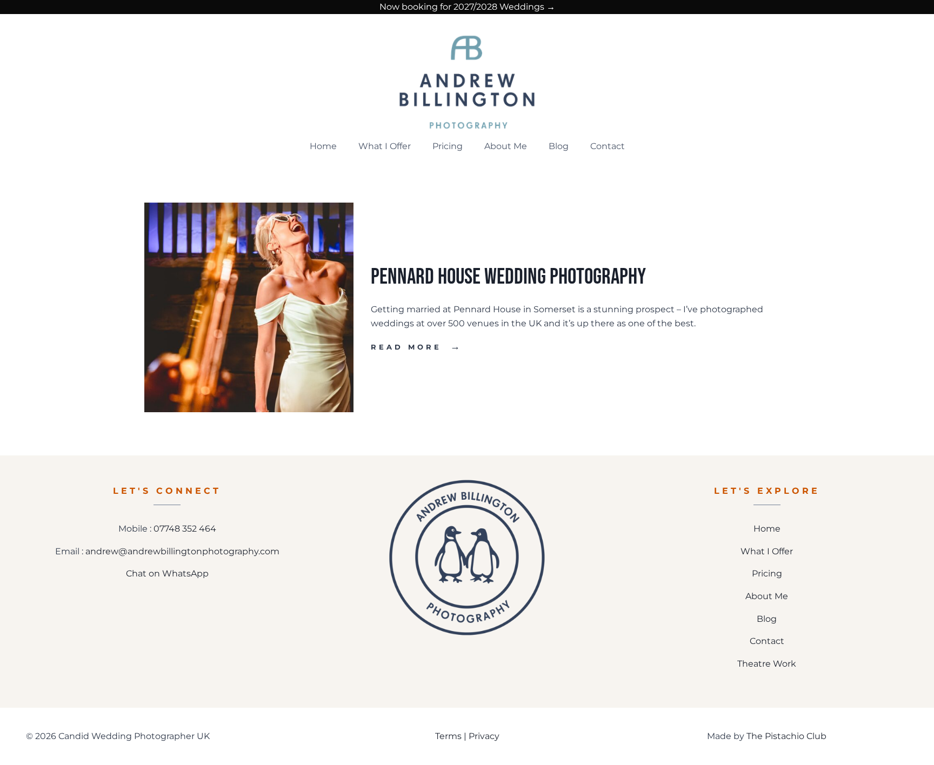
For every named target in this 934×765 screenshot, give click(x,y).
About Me (505, 146)
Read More (416, 347)
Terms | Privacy (467, 736)
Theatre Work (766, 664)
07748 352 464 (185, 529)
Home (323, 146)
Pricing (447, 146)
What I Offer (384, 146)
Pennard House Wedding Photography (508, 277)
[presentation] (248, 307)
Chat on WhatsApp (167, 573)
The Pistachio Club (786, 736)
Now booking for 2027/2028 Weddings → (467, 7)
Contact (607, 146)
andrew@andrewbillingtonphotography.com (182, 551)
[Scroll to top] (918, 720)
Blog (559, 146)
